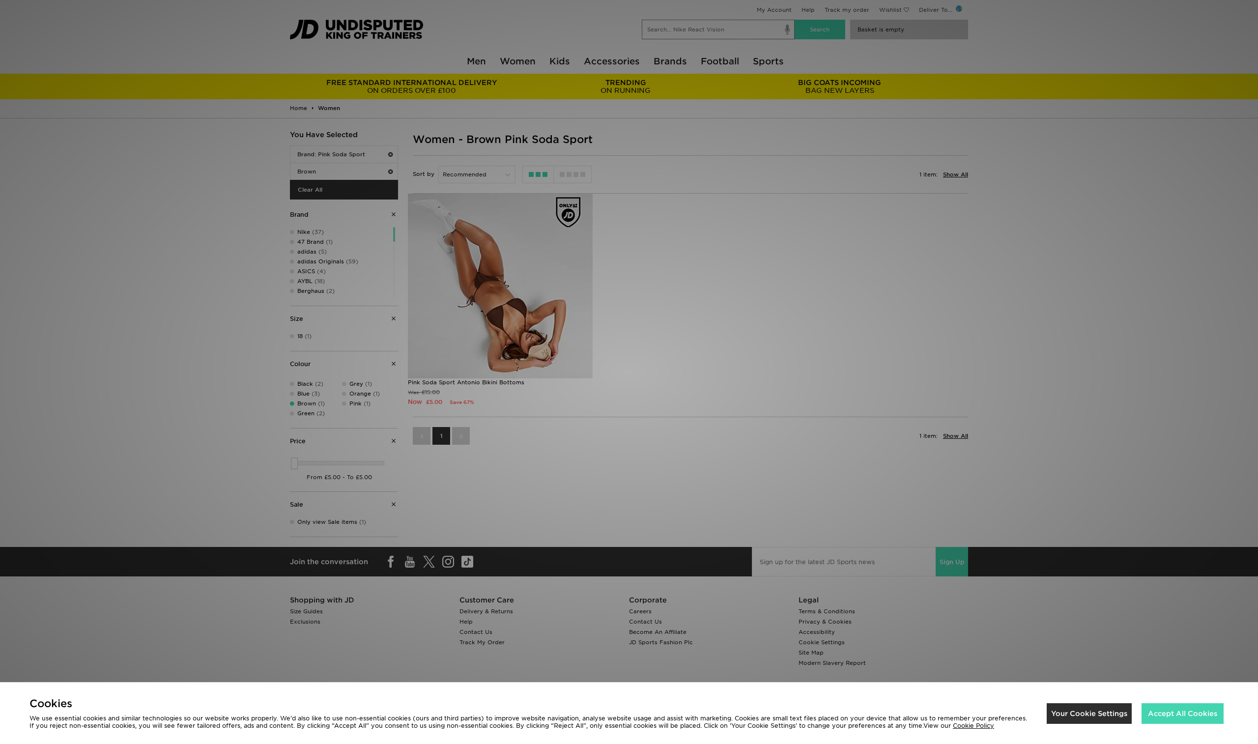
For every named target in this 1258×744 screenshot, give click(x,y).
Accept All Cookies (1182, 713)
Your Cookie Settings (1089, 713)
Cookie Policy (973, 725)
